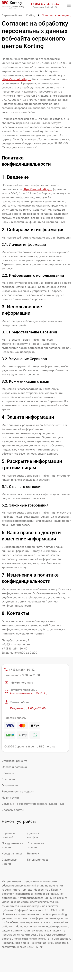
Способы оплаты (13, 810)
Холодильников (12, 853)
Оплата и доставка (14, 767)
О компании (10, 785)
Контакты (8, 773)
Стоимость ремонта (14, 760)
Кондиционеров (38, 859)
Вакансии (8, 779)
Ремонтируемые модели (18, 791)
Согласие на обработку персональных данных (33, 803)
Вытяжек (33, 853)
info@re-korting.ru (21, 682)
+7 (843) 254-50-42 (45, 4)
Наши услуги (10, 797)
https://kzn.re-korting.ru (16, 79)
